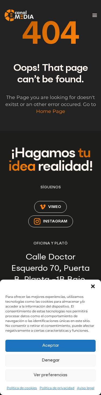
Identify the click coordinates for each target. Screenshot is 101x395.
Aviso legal (85, 388)
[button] (93, 286)
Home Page (50, 111)
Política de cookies (22, 388)
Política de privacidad (57, 388)
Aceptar (50, 346)
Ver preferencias (50, 375)
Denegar (51, 361)
